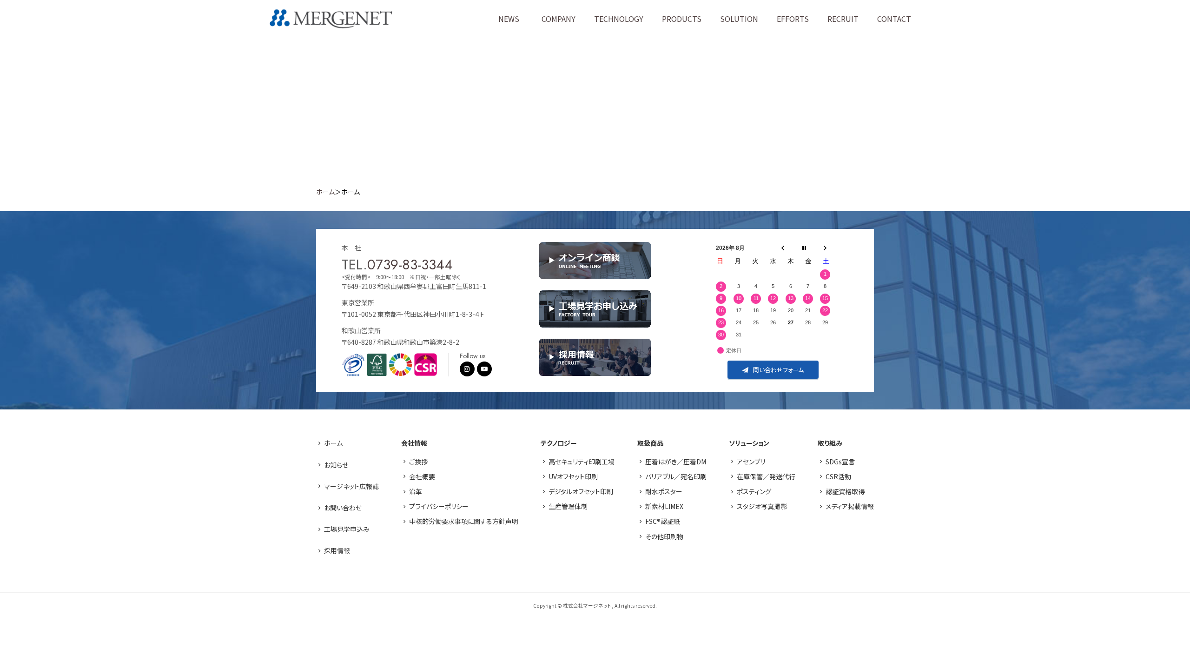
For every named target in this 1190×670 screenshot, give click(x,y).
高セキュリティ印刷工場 (582, 461)
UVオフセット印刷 (573, 476)
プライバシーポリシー (439, 506)
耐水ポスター (663, 491)
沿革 (415, 491)
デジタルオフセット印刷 (581, 491)
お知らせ (336, 464)
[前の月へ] (783, 248)
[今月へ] (804, 248)
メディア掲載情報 (850, 506)
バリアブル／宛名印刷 (676, 476)
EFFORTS (793, 18)
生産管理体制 (568, 506)
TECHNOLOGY (618, 18)
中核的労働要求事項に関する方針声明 (463, 521)
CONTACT (894, 18)
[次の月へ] (825, 248)
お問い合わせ (343, 507)
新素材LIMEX (664, 506)
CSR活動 (838, 476)
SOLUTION (739, 18)
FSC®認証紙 (662, 521)
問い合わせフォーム (778, 369)
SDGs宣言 (840, 461)
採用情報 (337, 550)
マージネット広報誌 (351, 486)
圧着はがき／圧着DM (675, 461)
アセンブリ (751, 461)
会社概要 (422, 476)
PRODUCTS (681, 18)
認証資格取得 (845, 491)
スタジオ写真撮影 (762, 506)
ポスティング (754, 491)
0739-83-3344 (410, 265)
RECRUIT (843, 18)
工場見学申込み (347, 529)
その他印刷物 (664, 536)
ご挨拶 (418, 461)
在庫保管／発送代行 (766, 476)
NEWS (509, 18)
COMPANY (558, 18)
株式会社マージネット (331, 19)
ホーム (325, 191)
